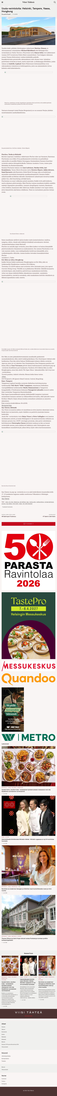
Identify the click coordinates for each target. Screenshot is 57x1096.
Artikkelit (4, 787)
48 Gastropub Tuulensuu (9, 516)
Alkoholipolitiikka (6, 1056)
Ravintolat (20, 787)
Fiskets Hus (16, 502)
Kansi (9, 787)
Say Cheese (5, 499)
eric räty (11, 502)
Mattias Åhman (40, 502)
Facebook (4, 1078)
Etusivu (3, 1027)
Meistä (3, 1042)
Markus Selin (32, 502)
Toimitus (4, 1061)
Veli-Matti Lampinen (27, 503)
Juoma (3, 1034)
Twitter (3, 1081)
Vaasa (20, 503)
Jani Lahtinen (23, 502)
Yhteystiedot (5, 1047)
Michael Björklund (49, 502)
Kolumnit (14, 787)
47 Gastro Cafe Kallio (49, 516)
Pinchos (4, 503)
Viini (19, 886)
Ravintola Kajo (7, 405)
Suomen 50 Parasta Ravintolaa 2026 (10, 1044)
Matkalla (14, 936)
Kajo (27, 502)
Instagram (4, 1083)
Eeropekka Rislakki (6, 14)
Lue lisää (5, 793)
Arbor (4, 377)
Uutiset (7, 837)
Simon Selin (15, 503)
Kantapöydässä (5, 1058)
